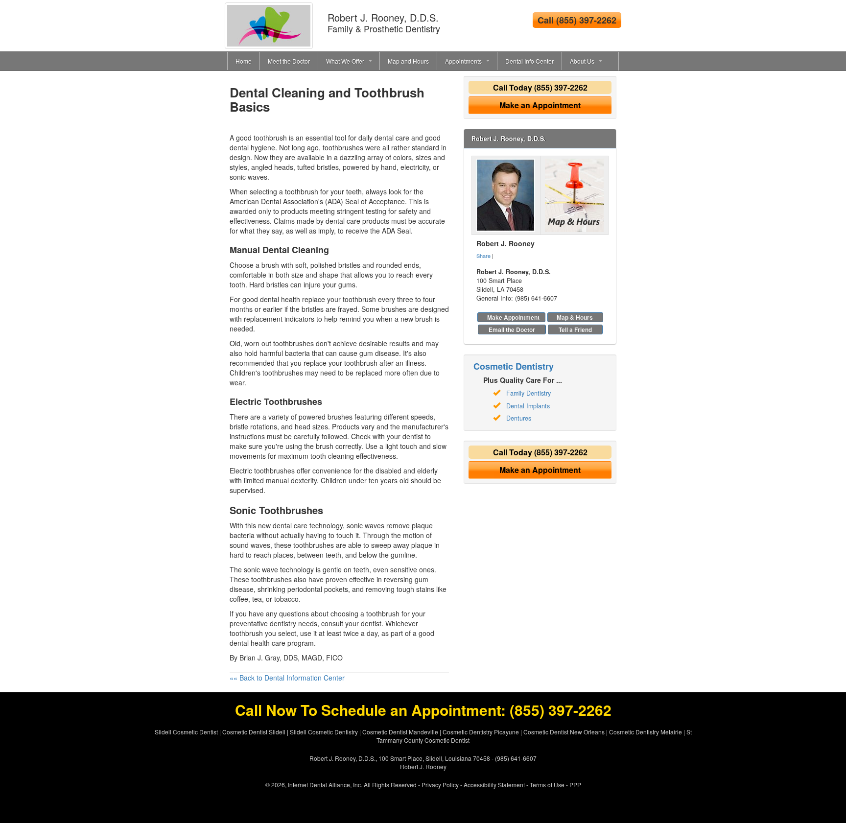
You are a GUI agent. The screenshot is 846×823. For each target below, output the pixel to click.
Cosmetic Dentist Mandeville (400, 732)
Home (243, 61)
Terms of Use (547, 784)
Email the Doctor (512, 329)
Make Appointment (513, 317)
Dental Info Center (529, 61)
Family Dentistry (528, 393)
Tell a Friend (575, 329)
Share (483, 255)
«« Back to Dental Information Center (287, 677)
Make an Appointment (540, 105)
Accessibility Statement (494, 784)
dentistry (283, 623)
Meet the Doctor (289, 61)
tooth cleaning (332, 456)
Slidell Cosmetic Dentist (186, 732)
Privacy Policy (440, 784)
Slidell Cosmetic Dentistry (324, 732)
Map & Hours (575, 317)
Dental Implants (528, 405)
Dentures (518, 418)
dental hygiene (252, 147)
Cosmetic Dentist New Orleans (564, 732)
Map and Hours (408, 61)
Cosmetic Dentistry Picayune (481, 732)
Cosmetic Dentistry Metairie (645, 732)
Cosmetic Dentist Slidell (253, 732)
